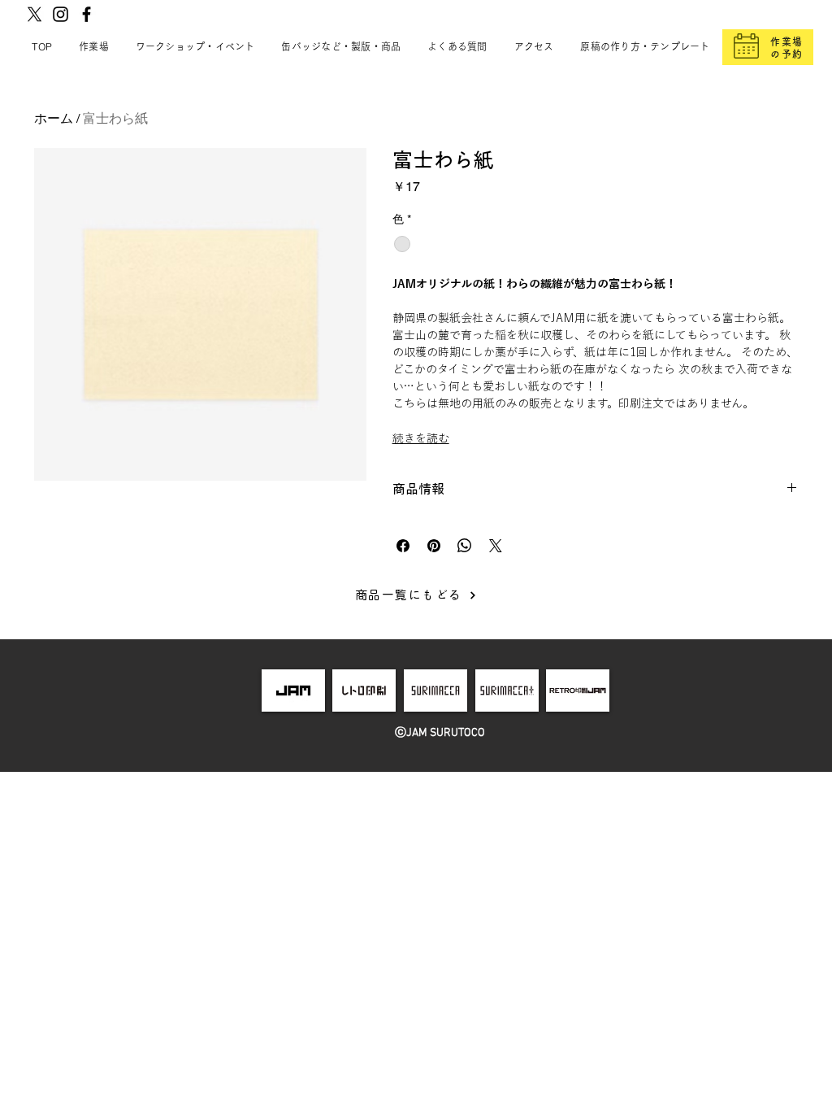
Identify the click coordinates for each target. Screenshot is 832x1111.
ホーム (53, 118)
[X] (34, 14)
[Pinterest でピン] (434, 546)
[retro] (365, 690)
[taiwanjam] (577, 690)
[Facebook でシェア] (403, 546)
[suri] (435, 690)
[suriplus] (507, 690)
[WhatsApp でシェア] (464, 546)
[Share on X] (495, 546)
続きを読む (420, 438)
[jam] (293, 690)
